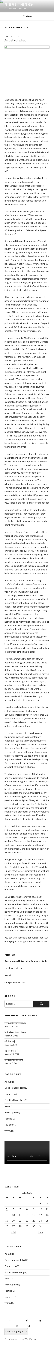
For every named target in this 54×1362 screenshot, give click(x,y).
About (7, 1081)
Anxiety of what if (16, 40)
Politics (8, 1118)
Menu (29, 16)
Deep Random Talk (14, 1087)
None (7, 1106)
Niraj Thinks (18, 4)
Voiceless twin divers (15, 1032)
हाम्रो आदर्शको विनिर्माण (13, 1060)
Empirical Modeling (14, 1100)
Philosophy (10, 1112)
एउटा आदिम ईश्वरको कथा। (15, 1023)
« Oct (13, 1232)
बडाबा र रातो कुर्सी (11, 1050)
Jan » (40, 1232)
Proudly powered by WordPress (20, 1339)
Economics (10, 1094)
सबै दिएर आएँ (9, 1041)
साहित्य (7, 1131)
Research (9, 1125)
